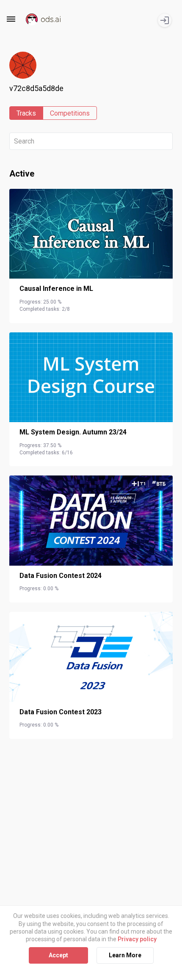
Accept (58, 955)
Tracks (26, 113)
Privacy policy (137, 939)
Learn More (125, 955)
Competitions (70, 113)
